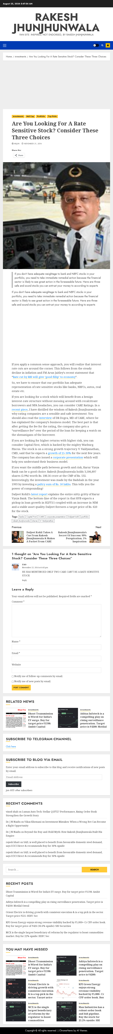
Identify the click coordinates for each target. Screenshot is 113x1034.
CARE (41, 516)
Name (16, 641)
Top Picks (52, 116)
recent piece (20, 409)
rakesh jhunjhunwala (21, 520)
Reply (24, 580)
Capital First (31, 516)
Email (16, 653)
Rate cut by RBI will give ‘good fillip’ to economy (44, 377)
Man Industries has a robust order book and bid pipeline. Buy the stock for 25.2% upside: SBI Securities (91, 1015)
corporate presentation (68, 457)
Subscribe (108, 45)
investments (18, 116)
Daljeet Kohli (73, 516)
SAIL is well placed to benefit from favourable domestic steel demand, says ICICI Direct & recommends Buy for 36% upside (54, 854)
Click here (11, 746)
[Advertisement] (56, 84)
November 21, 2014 (33, 144)
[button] (4, 45)
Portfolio (41, 116)
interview (45, 418)
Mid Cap (30, 116)
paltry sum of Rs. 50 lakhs (54, 484)
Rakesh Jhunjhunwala (56, 22)
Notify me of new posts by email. (32, 681)
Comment (18, 601)
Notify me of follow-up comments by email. (38, 676)
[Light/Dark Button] (96, 45)
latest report (39, 494)
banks (21, 516)
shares (35, 520)
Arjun (17, 144)
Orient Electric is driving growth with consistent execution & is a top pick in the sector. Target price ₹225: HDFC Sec (40, 992)
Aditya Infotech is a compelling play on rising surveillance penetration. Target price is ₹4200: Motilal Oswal (93, 722)
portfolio (85, 516)
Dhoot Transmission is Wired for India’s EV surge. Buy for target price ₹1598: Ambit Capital (40, 720)
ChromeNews (66, 1030)
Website (16, 664)
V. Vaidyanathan (47, 520)
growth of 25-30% (59, 453)
